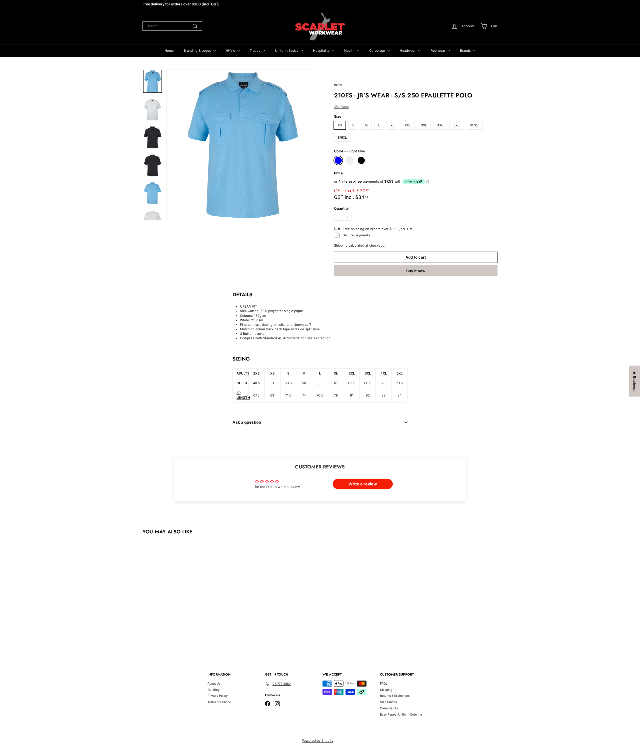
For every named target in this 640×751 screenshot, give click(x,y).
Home (169, 50)
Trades (255, 50)
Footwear (438, 50)
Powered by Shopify (317, 741)
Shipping (341, 245)
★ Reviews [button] (634, 381)
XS (340, 125)
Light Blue (338, 160)
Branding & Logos (198, 50)
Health (350, 50)
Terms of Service (219, 702)
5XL (456, 125)
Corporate (377, 50)
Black (361, 160)
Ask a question (246, 422)
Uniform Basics (287, 50)
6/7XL (474, 125)
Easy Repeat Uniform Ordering (401, 714)
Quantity (341, 208)
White (350, 160)
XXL (407, 125)
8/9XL (342, 137)
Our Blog (214, 690)
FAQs (383, 683)
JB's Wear (341, 107)
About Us (214, 683)
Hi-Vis (231, 50)
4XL (440, 125)
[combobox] (172, 25)
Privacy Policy (218, 696)
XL (392, 125)
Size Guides (388, 702)
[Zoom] (241, 144)
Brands (466, 50)
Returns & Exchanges (395, 696)
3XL (424, 125)
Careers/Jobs (389, 708)
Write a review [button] (362, 483)
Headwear (408, 50)
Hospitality (321, 50)
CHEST (242, 383)
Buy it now (416, 271)
